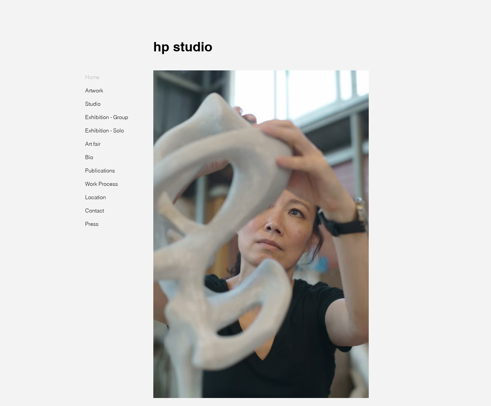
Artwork (94, 90)
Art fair (93, 143)
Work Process (101, 183)
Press (92, 224)
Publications (100, 170)
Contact (94, 210)
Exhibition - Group (106, 117)
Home (92, 77)
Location (95, 197)
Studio (93, 103)
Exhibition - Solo (104, 130)
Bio (89, 157)
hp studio (182, 46)
